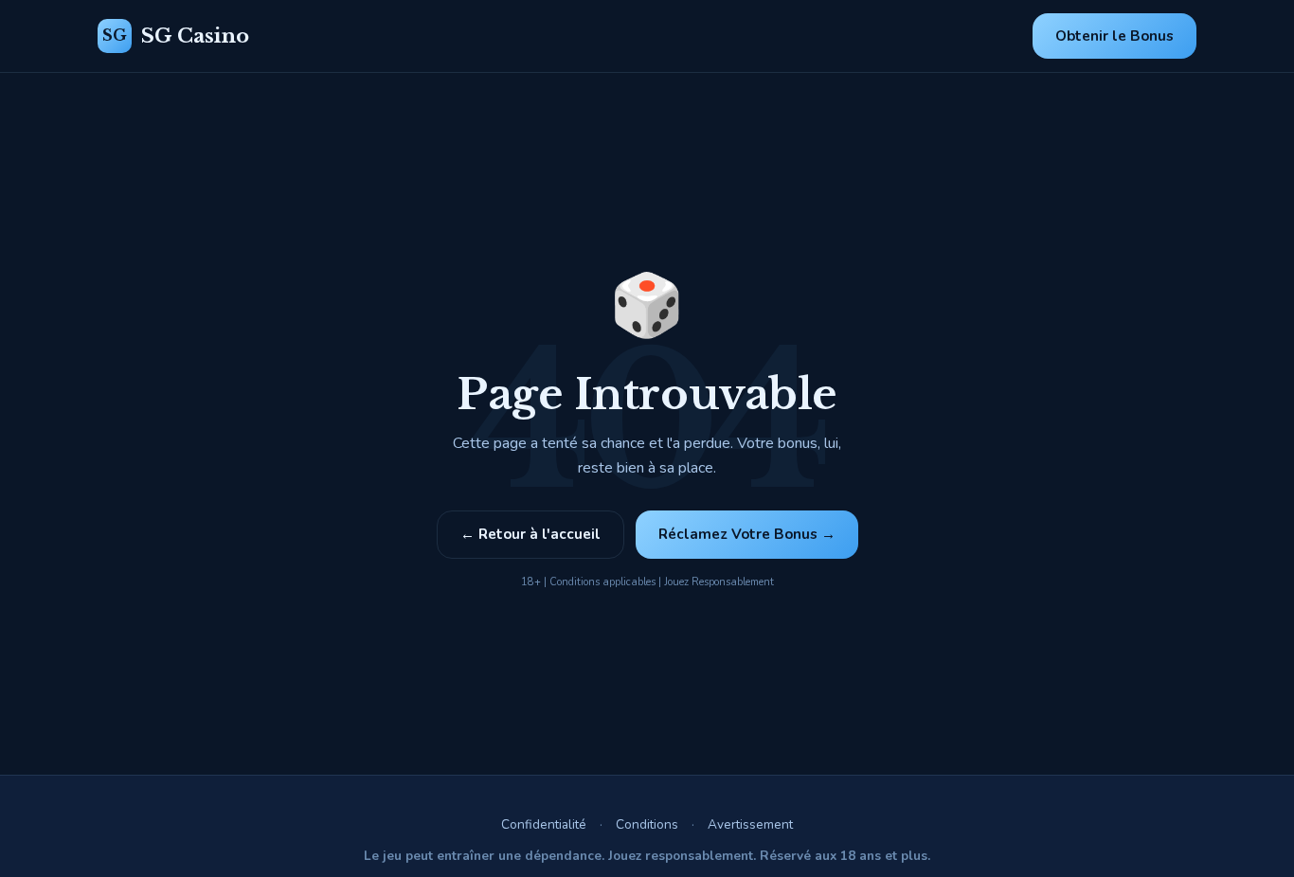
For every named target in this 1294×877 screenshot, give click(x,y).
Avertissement (750, 824)
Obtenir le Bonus (1114, 36)
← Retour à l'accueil (530, 534)
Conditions (647, 824)
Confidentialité (543, 824)
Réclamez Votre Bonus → (747, 534)
